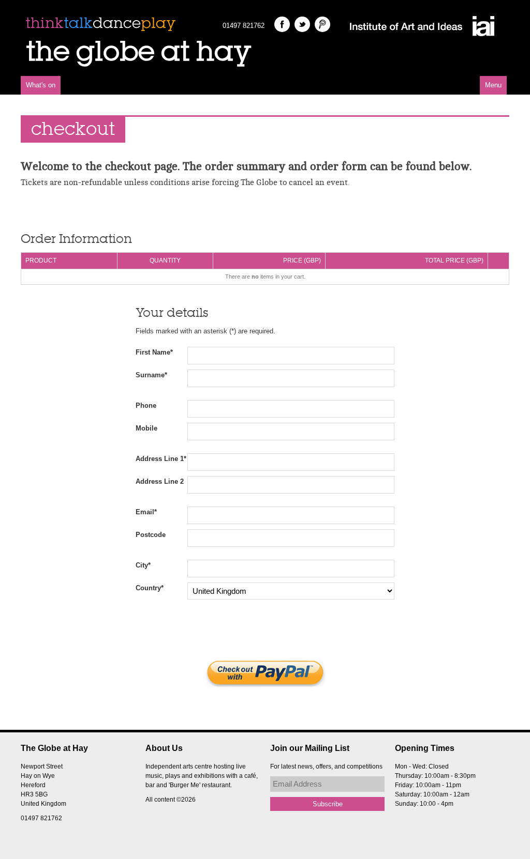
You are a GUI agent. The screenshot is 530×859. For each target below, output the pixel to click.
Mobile (146, 428)
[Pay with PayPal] (265, 672)
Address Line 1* (161, 459)
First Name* (154, 352)
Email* (146, 512)
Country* (150, 588)
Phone (146, 405)
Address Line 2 (160, 481)
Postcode (151, 535)
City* (143, 565)
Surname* (151, 375)
